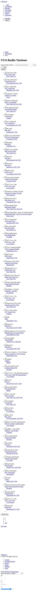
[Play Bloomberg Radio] (5, 211)
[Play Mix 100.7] (5, 134)
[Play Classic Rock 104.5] (5, 455)
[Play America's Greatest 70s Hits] (5, 197)
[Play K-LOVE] (5, 448)
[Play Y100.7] (5, 483)
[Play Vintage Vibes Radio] (5, 462)
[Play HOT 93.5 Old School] (5, 141)
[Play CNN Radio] (5, 120)
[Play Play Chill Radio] (5, 476)
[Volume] (1, 587)
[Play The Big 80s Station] (5, 113)
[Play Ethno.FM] (5, 511)
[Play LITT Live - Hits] (5, 190)
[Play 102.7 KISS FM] (5, 92)
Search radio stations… (8, 65)
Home (6, 52)
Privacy (7, 563)
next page (4, 526)
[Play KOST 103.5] (5, 176)
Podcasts (7, 8)
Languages (8, 15)
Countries (8, 12)
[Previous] (1, 584)
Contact (7, 560)
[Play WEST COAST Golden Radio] (5, 427)
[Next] (5, 584)
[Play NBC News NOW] (5, 155)
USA (7, 5)
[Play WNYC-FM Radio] (5, 106)
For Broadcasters (10, 561)
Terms (6, 565)
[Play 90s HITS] (5, 148)
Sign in (7, 20)
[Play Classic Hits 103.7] (5, 85)
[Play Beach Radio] (5, 469)
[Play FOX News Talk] (5, 78)
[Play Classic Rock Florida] (5, 183)
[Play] (3, 584)
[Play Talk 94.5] (5, 162)
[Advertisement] (20, 36)
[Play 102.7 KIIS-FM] (5, 127)
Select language (5, 573)
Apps (6, 568)
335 (6, 523)
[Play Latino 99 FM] (5, 497)
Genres (7, 13)
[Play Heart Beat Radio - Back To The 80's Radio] (5, 218)
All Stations (8, 6)
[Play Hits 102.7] (5, 169)
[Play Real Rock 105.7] (5, 204)
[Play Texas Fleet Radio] (5, 441)
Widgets (7, 566)
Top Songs (8, 10)
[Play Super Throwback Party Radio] (5, 490)
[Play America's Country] (5, 99)
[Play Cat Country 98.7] (5, 225)
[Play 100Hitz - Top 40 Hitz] (5, 434)
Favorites (7, 18)
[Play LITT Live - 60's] (5, 504)
